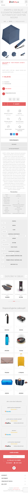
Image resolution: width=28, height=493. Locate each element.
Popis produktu (14, 140)
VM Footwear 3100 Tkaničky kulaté (7, 295)
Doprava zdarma (8, 120)
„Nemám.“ (14, 430)
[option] (7, 290)
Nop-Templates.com (16, 489)
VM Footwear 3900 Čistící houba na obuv (21, 328)
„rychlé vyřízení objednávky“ (14, 442)
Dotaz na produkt (14, 148)
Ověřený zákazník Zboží (18, 423)
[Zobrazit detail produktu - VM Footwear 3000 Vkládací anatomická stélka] (20, 286)
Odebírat (10, 462)
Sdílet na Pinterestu (17, 134)
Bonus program (20, 120)
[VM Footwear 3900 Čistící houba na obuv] (21, 319)
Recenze (14, 144)
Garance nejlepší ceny (10, 99)
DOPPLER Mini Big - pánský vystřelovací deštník (7, 328)
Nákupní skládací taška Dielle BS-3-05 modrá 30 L (21, 391)
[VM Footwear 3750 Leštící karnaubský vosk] (21, 339)
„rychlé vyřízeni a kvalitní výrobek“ (14, 419)
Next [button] (26, 276)
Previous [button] (2, 276)
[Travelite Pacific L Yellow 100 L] (21, 360)
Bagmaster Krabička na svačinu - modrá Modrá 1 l (7, 391)
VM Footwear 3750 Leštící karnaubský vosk (21, 348)
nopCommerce (16, 487)
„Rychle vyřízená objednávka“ (14, 407)
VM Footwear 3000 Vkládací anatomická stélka (21, 295)
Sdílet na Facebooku (11, 134)
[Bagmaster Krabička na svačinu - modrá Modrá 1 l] (7, 382)
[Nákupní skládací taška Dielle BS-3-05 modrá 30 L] (21, 382)
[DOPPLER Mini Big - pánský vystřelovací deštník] (7, 319)
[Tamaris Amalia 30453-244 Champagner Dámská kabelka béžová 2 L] (7, 360)
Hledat (26, 5)
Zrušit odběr (18, 462)
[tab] (14, 140)
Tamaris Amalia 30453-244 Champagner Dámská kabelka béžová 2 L (7, 369)
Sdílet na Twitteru (14, 134)
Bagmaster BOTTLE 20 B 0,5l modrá (7, 348)
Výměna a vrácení (8, 112)
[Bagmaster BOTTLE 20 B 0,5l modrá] (7, 339)
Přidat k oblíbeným (14, 99)
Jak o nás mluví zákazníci (14, 401)
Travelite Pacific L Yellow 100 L (21, 368)
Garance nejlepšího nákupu (20, 112)
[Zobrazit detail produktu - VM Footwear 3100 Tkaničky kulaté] (7, 286)
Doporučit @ (18, 99)
